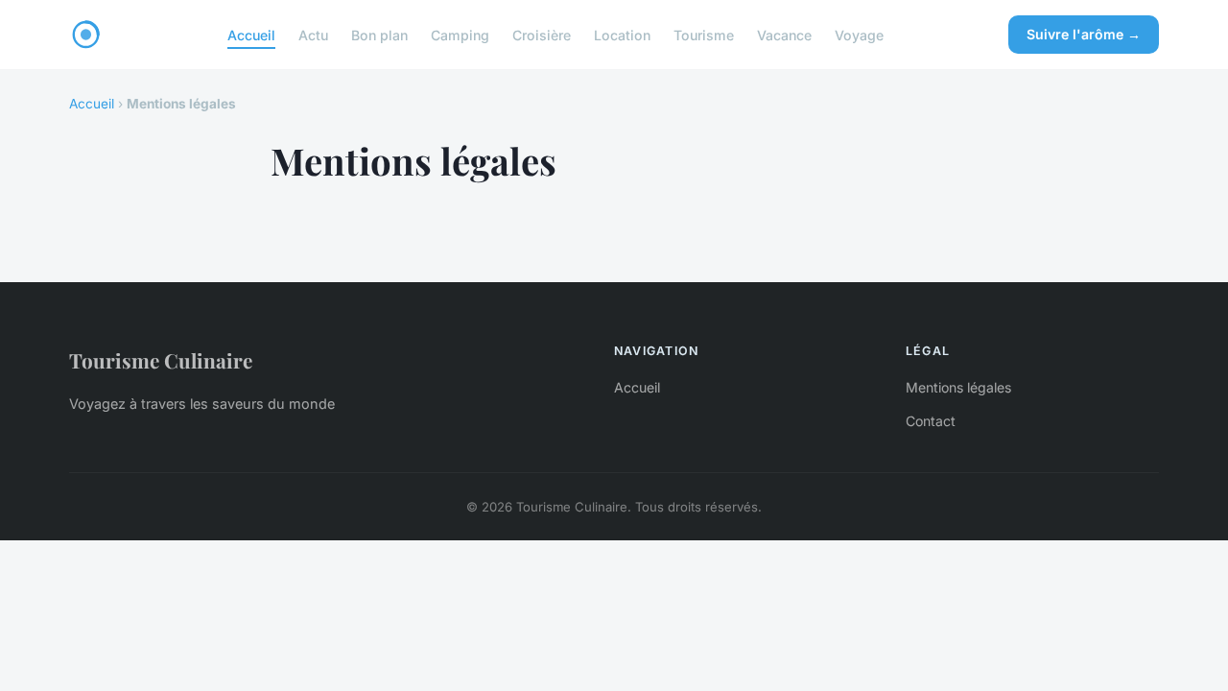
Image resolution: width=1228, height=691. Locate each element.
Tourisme (703, 34)
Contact (931, 421)
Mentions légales (958, 387)
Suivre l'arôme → (1084, 34)
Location (622, 34)
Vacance (784, 34)
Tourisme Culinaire (160, 359)
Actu (313, 34)
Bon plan (379, 34)
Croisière (541, 34)
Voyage (859, 34)
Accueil (251, 34)
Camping (460, 34)
